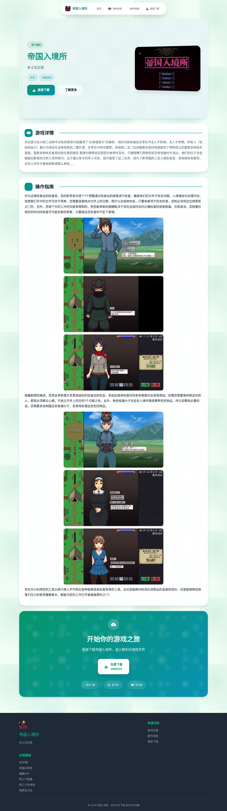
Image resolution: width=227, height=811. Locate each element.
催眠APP (24, 773)
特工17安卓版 (27, 784)
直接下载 (153, 741)
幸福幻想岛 (25, 768)
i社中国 (23, 762)
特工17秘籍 (25, 779)
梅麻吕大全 (25, 790)
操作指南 (153, 735)
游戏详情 (153, 730)
